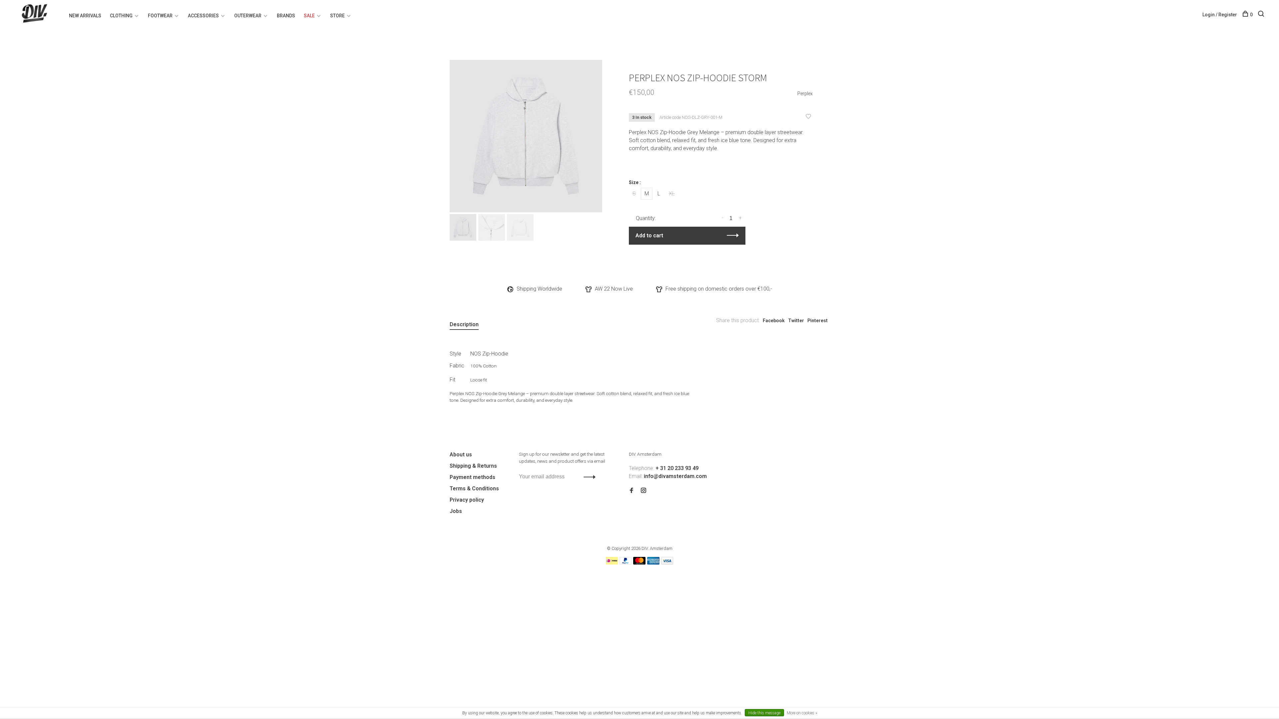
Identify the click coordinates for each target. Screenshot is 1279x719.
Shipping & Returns (473, 466)
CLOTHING (121, 15)
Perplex (805, 93)
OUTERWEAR (247, 15)
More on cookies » (802, 713)
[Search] (1262, 14)
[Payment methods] (612, 563)
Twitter (796, 320)
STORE (337, 15)
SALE (309, 15)
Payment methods (472, 477)
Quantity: (646, 218)
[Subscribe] (588, 476)
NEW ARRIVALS (85, 15)
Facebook (774, 320)
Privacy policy (467, 500)
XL (672, 193)
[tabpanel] (526, 136)
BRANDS (286, 15)
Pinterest (817, 320)
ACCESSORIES (203, 15)
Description (464, 324)
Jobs (456, 511)
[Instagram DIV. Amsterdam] (643, 491)
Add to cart (649, 235)
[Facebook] (631, 491)
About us (461, 454)
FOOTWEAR (160, 15)
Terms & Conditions (474, 488)
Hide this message (764, 713)
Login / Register (1219, 14)
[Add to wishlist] (808, 117)
